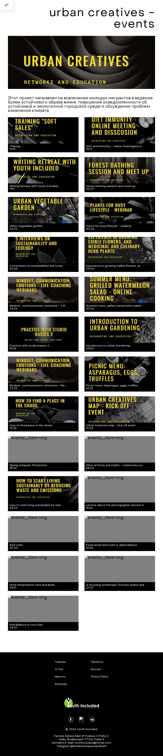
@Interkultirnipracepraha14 (88, 746)
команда (61, 684)
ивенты (60, 676)
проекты (97, 662)
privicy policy (99, 676)
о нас (59, 669)
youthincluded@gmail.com (92, 743)
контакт (96, 669)
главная (60, 662)
